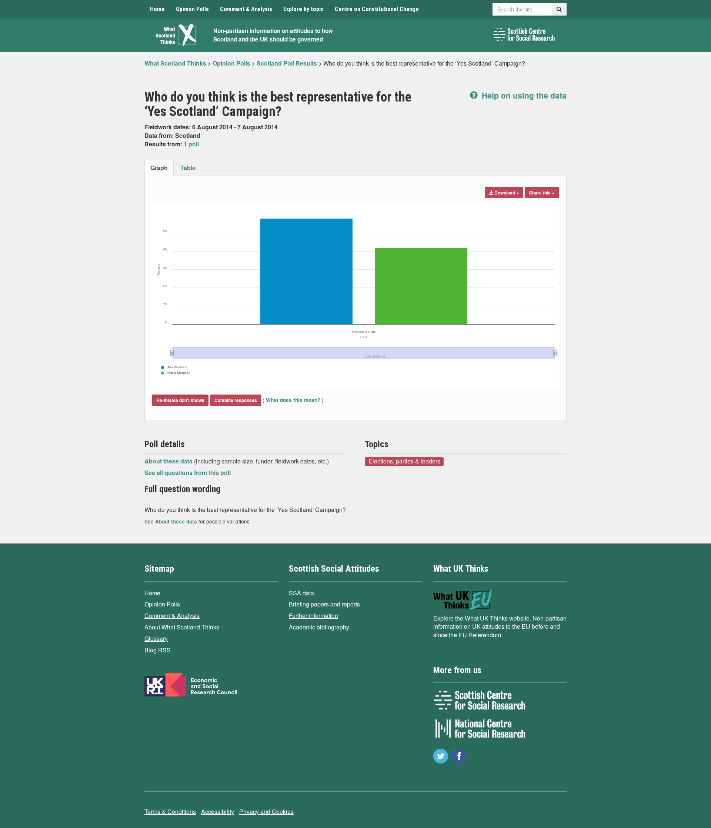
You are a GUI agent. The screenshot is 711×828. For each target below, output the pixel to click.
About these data (169, 461)
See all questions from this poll (187, 472)
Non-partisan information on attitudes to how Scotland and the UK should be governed (273, 35)
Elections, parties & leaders (404, 461)
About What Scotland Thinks (181, 627)
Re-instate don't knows (180, 400)
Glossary (156, 638)
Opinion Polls (192, 9)
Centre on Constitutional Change (377, 9)
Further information (313, 615)
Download (504, 192)
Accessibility (217, 811)
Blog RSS (157, 650)
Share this (540, 192)
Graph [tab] (159, 167)
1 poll (191, 144)
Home (157, 9)
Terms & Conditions (170, 811)
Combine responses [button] (235, 400)
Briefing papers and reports (324, 604)
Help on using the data (523, 95)
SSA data (301, 593)
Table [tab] (188, 167)
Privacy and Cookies (266, 811)
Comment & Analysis (246, 9)
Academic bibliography (319, 627)
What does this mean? (293, 399)
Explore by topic (303, 9)
